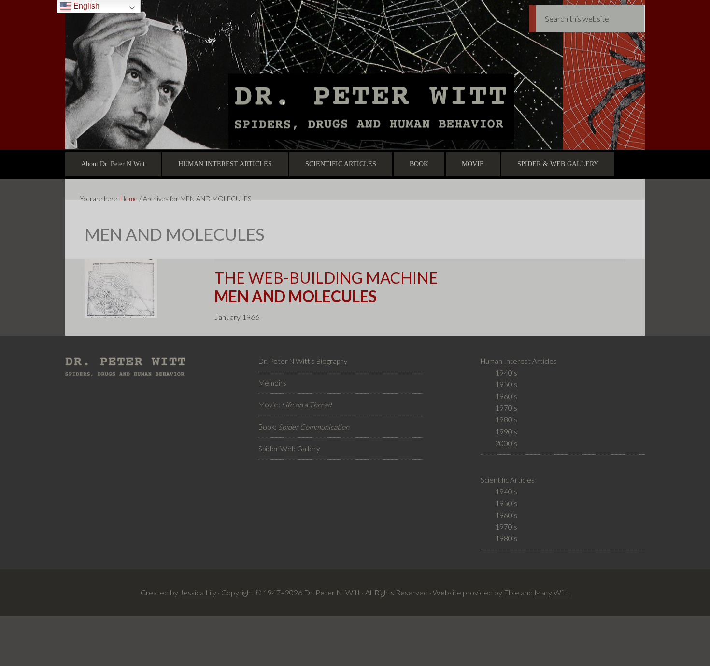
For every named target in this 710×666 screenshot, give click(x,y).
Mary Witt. (552, 592)
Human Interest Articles (519, 361)
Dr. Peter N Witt (355, 75)
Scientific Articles (508, 480)
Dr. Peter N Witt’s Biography (302, 361)
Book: (303, 426)
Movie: (294, 404)
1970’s (506, 408)
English (85, 6)
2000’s (506, 443)
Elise (512, 592)
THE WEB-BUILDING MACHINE (326, 286)
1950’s (506, 384)
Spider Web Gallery (289, 448)
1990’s (506, 431)
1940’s (506, 372)
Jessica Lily (198, 592)
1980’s (506, 419)
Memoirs (272, 382)
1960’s (506, 396)
